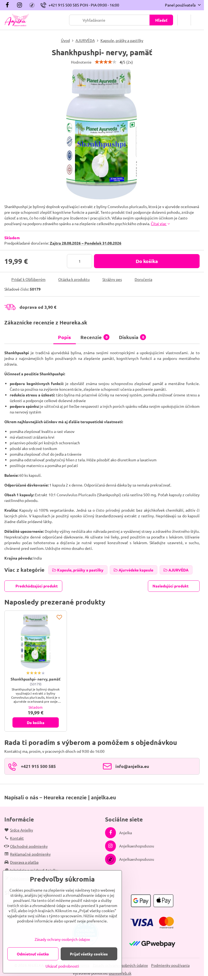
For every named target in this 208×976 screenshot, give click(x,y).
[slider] (105, 62)
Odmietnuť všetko (33, 953)
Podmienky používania (170, 965)
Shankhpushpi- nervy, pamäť (35, 678)
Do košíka (147, 261)
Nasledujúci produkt (170, 585)
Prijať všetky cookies (89, 953)
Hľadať (161, 20)
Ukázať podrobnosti (62, 966)
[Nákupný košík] (184, 20)
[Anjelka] (8, 5)
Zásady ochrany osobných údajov (62, 939)
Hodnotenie (81, 62)
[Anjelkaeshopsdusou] (19, 5)
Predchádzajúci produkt (36, 585)
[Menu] (197, 20)
